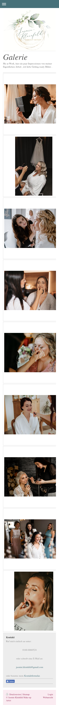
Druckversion (15, 694)
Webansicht (48, 697)
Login (50, 694)
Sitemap (26, 694)
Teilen (11, 681)
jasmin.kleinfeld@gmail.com (29, 667)
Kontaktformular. (32, 675)
